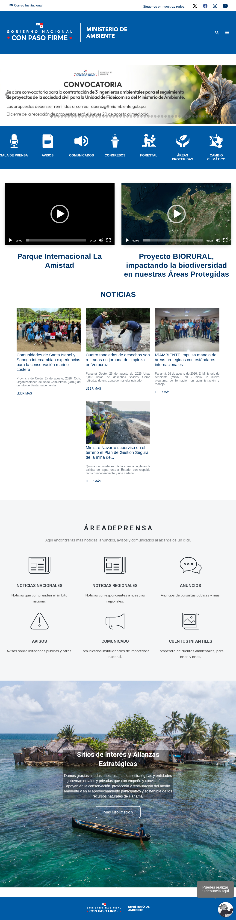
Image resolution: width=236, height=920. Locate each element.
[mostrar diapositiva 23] (127, 116)
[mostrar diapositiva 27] (141, 116)
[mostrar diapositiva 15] (100, 116)
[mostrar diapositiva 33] (162, 116)
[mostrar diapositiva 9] (79, 116)
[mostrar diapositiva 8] (75, 116)
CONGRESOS (115, 155)
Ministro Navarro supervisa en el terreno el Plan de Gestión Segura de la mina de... (117, 452)
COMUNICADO (115, 641)
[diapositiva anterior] (6, 94)
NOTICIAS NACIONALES (39, 585)
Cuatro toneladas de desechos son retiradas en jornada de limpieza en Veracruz (118, 360)
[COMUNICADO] (115, 621)
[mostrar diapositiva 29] (148, 116)
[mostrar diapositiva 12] (89, 116)
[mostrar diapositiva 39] (183, 116)
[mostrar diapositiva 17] (107, 116)
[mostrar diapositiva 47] (210, 116)
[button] (217, 32)
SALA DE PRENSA (14, 155)
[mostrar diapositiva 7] (72, 116)
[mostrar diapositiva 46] (207, 116)
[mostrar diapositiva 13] (93, 116)
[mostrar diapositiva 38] (179, 116)
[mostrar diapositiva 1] (51, 116)
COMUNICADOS (81, 155)
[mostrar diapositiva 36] (172, 116)
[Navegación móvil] (227, 32)
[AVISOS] (39, 621)
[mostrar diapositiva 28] (145, 116)
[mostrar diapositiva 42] (193, 116)
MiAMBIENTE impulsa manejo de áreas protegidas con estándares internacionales (185, 360)
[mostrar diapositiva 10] (82, 116)
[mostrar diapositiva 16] (103, 116)
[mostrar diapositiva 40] (186, 116)
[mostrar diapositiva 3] (58, 116)
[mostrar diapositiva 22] (124, 116)
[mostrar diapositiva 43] (196, 116)
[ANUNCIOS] (191, 565)
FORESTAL (148, 155)
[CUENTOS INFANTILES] (191, 621)
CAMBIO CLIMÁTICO (216, 157)
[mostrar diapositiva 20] (117, 116)
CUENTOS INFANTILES (190, 641)
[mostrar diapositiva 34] (165, 116)
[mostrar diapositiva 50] (221, 116)
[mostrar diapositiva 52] (228, 116)
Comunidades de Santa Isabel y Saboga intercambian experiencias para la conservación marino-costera (48, 362)
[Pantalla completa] (108, 240)
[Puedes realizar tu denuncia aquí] (226, 910)
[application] (60, 214)
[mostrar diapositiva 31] (155, 116)
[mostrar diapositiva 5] (65, 116)
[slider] (56, 240)
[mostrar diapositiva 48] (214, 116)
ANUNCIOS (190, 585)
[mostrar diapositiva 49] (217, 116)
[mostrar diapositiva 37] (176, 116)
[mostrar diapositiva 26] (138, 116)
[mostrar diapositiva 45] (203, 116)
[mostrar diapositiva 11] (86, 116)
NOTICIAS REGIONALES (115, 585)
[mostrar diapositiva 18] (110, 116)
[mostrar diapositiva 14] (96, 116)
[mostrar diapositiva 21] (120, 116)
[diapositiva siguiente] (229, 94)
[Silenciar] (101, 240)
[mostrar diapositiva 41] (190, 116)
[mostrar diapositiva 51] (224, 116)
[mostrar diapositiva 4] (62, 116)
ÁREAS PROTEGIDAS (182, 157)
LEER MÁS (24, 393)
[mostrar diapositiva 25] (134, 116)
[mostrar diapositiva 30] (151, 116)
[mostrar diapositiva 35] (169, 116)
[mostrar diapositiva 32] (158, 116)
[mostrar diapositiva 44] (200, 116)
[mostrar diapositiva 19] (113, 116)
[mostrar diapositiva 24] (131, 116)
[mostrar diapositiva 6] (69, 116)
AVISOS (47, 155)
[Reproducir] (10, 240)
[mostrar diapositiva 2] (55, 116)
